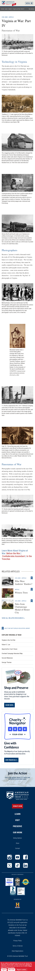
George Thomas (6, 662)
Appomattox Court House (9, 649)
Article (11, 17)
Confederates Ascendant (13, 556)
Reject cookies (21, 970)
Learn (6, 9)
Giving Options (17, 838)
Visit (17, 820)
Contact (17, 848)
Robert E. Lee (6, 644)
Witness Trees (21, 592)
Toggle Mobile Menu (29, 3)
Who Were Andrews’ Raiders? (23, 582)
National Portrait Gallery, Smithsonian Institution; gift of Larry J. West (17, 373)
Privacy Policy (17, 941)
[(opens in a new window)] (9, 857)
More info (11, 970)
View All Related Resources (13, 618)
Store (20, 843)
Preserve (17, 826)
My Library (31, 9)
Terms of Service (18, 946)
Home (10, 3)
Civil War (5, 17)
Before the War (13, 553)
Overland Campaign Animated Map (12, 653)
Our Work (17, 832)
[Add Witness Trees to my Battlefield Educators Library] (32, 589)
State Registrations (17, 951)
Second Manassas (7, 658)
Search (10, 9)
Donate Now (17, 806)
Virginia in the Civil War (8, 640)
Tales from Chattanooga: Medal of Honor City (22, 608)
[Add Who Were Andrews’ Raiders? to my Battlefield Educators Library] (32, 578)
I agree (4, 970)
